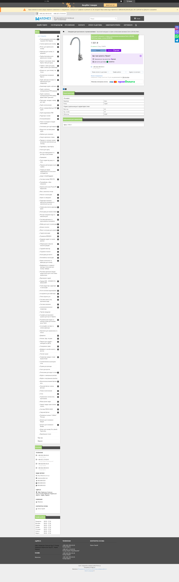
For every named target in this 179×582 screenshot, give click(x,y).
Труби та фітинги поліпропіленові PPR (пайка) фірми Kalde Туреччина (48, 95)
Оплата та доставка (95, 25)
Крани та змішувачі (45, 197)
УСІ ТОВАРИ (42, 36)
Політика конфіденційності (99, 569)
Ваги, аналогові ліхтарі (46, 191)
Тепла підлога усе (45, 296)
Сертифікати (128, 25)
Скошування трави (45, 346)
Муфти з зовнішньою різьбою (48, 375)
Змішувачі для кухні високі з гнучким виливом (82, 31)
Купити (98, 50)
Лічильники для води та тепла (48, 372)
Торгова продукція (45, 312)
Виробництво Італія (45, 434)
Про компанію (70, 25)
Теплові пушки (44, 354)
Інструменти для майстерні (47, 293)
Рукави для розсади (46, 366)
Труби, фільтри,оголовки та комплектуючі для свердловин (48, 81)
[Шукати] (115, 18)
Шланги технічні (44, 227)
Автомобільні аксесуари (47, 257)
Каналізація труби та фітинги (48, 86)
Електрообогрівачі (45, 118)
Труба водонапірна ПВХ (46, 113)
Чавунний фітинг (45, 412)
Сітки (41, 394)
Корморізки (43, 157)
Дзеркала (42, 335)
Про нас (40, 438)
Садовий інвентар (45, 248)
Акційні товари (42, 25)
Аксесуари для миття (46, 254)
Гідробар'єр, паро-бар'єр (47, 146)
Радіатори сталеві (45, 115)
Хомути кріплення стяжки (47, 137)
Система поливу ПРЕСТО (47, 179)
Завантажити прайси (113, 25)
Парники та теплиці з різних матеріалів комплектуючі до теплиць (48, 142)
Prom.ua (98, 565)
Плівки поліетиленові (46, 391)
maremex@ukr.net (43, 478)
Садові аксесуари (45, 233)
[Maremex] (43, 18)
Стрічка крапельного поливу (48, 44)
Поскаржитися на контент (85, 569)
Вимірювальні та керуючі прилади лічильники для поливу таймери (47, 267)
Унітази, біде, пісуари (46, 338)
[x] (65, 89)
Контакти (81, 25)
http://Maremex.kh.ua (43, 475)
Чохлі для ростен (45, 369)
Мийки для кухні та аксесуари (48, 224)
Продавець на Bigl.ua (89, 567)
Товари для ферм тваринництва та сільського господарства (48, 171)
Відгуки (40, 441)
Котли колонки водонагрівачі (48, 290)
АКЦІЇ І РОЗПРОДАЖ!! (46, 176)
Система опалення (45, 304)
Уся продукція (56, 25)
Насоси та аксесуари (46, 194)
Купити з (110, 50)
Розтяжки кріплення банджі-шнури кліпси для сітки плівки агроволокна (48, 273)
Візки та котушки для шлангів (48, 230)
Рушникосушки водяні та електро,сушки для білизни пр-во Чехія (47, 321)
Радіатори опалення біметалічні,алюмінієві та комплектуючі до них (47, 202)
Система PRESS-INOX (46, 409)
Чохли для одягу (45, 149)
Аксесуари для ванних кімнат (48, 211)
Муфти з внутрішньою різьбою (48, 378)
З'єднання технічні (45, 251)
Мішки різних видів (45, 401)
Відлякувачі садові (45, 278)
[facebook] (64, 89)
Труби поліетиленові (46, 105)
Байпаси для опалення (46, 134)
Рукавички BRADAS (45, 236)
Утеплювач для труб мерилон (48, 126)
